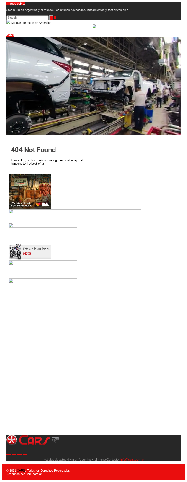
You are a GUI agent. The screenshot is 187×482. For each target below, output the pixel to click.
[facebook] (19, 452)
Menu (10, 35)
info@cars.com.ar (132, 459)
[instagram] (14, 452)
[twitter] (8, 452)
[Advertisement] (30, 366)
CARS (21, 470)
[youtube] (25, 452)
